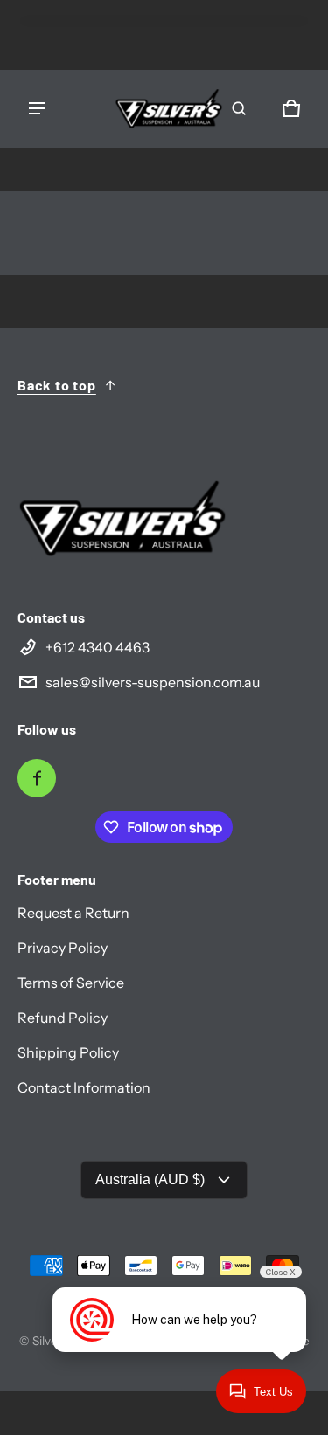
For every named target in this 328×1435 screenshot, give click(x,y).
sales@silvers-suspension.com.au (152, 682)
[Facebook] (36, 778)
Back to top (56, 384)
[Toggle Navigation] (36, 108)
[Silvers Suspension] (169, 108)
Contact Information (83, 1087)
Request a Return (73, 912)
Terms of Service (70, 982)
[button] (239, 108)
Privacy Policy (62, 947)
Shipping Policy (68, 1052)
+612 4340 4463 (97, 647)
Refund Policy (62, 1017)
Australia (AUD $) (150, 1179)
